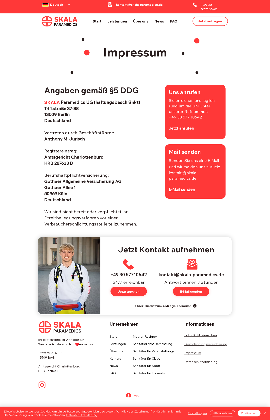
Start (113, 336)
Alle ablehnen (222, 413)
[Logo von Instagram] (42, 384)
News (114, 366)
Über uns (116, 351)
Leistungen (118, 344)
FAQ (113, 373)
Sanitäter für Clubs (146, 358)
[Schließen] (265, 413)
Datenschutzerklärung (200, 362)
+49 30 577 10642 (185, 117)
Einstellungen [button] (197, 413)
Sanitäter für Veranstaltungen (154, 351)
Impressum (192, 353)
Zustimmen (249, 413)
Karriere (115, 358)
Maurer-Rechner (145, 336)
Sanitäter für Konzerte (149, 373)
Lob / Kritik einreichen (200, 335)
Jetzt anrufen (181, 128)
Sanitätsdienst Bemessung (152, 344)
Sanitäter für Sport (146, 366)
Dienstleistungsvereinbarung (205, 344)
